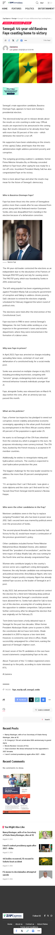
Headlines (18, 23)
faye (14, 690)
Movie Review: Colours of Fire (17, 746)
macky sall (21, 690)
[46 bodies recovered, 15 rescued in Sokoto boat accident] (45, 861)
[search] (37, 3)
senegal (30, 690)
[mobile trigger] (5, 3)
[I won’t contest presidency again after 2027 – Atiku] (45, 848)
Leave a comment (44, 710)
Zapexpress (14, 47)
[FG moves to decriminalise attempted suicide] (45, 874)
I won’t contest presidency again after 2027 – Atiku (25, 754)
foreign (7, 23)
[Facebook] (44, 916)
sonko (37, 690)
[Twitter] (48, 916)
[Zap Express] (15, 3)
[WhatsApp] (51, 916)
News (27, 23)
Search (47, 719)
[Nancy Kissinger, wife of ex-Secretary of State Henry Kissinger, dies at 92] (45, 835)
